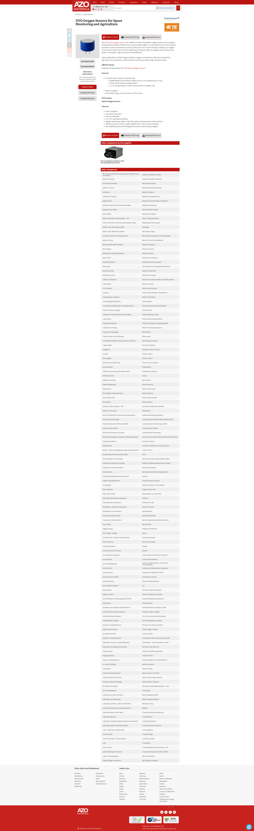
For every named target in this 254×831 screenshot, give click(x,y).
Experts (141, 794)
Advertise (162, 786)
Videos (121, 789)
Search (161, 776)
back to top (171, 807)
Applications (143, 784)
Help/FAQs (142, 797)
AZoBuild (77, 784)
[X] (69, 45)
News (121, 773)
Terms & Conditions (166, 789)
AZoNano (77, 773)
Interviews (142, 776)
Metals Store (123, 794)
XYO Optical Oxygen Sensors (135, 68)
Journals (122, 797)
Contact (162, 784)
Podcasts (142, 791)
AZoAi (98, 779)
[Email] (69, 54)
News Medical (100, 781)
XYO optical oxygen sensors (115, 42)
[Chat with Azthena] (249, 827)
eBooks (121, 786)
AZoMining (78, 786)
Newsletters (163, 781)
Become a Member (165, 779)
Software (122, 799)
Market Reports (144, 779)
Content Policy (164, 797)
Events (121, 791)
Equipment (123, 781)
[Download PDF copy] (69, 30)
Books (121, 784)
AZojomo (142, 789)
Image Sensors (88, 14)
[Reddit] (69, 49)
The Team (142, 799)
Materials (142, 781)
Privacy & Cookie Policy (166, 791)
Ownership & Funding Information (166, 800)
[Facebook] (69, 40)
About (161, 773)
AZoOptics (77, 781)
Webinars (142, 773)
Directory (122, 2)
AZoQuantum (100, 776)
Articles (121, 776)
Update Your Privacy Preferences (90, 828)
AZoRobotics (78, 776)
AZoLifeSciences (101, 784)
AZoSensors (100, 773)
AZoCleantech (79, 779)
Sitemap (162, 794)
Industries (142, 786)
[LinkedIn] (69, 35)
